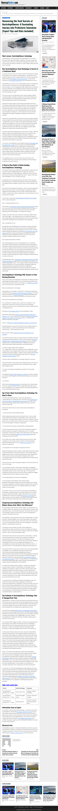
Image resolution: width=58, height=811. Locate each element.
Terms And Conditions (38, 807)
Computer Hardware (19, 8)
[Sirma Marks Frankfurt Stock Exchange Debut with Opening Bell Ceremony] (8, 766)
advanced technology (25, 442)
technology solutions (14, 311)
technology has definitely (28, 495)
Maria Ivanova (45, 78)
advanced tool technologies (22, 434)
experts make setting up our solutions (19, 374)
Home (16, 807)
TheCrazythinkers (6, 776)
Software (42, 8)
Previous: (10, 752)
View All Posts (16, 740)
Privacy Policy (21, 807)
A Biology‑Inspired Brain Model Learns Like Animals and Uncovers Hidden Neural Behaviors (49, 96)
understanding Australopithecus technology (25, 198)
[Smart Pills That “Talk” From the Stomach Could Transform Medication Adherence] (22, 790)
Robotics (36, 8)
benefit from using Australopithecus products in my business (21, 322)
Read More (45, 53)
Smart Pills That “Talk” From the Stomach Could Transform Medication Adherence (49, 62)
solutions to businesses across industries (22, 293)
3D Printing (3, 8)
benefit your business (32, 283)
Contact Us (27, 807)
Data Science (45, 67)
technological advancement (15, 80)
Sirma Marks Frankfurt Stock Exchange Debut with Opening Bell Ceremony (7, 773)
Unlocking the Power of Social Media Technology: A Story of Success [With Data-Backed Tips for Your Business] (20, 774)
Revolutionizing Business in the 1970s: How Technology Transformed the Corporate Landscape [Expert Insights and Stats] (32, 774)
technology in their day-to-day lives (18, 78)
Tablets (47, 8)
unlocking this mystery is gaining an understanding (22, 206)
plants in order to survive (17, 732)
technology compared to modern (24, 711)
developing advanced (18, 294)
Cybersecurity (28, 8)
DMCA (31, 807)
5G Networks (10, 8)
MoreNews (33, 809)
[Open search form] (56, 8)
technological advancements (25, 718)
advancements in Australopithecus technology (25, 610)
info (9, 17)
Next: (29, 752)
